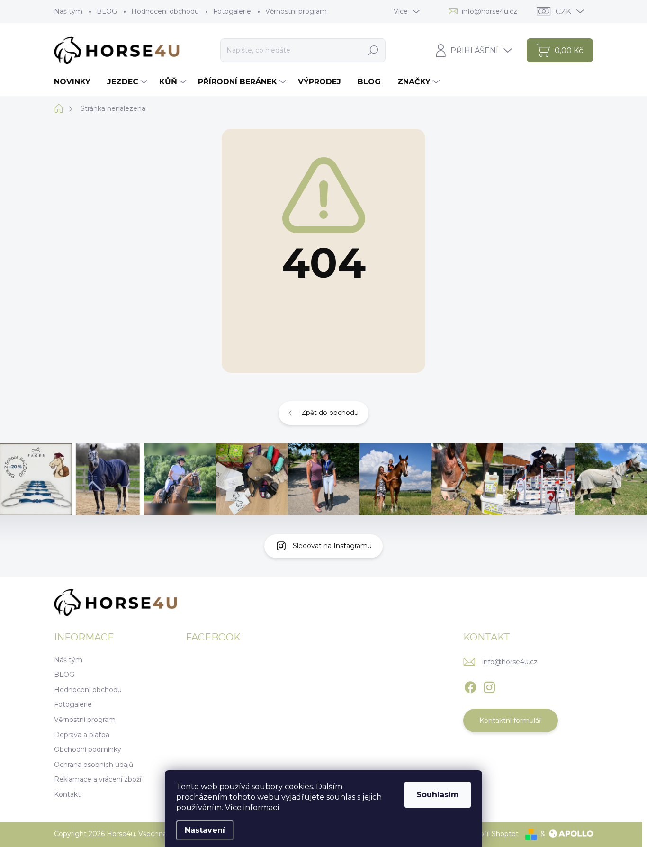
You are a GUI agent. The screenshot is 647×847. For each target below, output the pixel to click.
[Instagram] (489, 685)
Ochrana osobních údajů (93, 764)
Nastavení (205, 830)
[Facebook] (470, 685)
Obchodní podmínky (87, 749)
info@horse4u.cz (510, 662)
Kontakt (67, 794)
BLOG (107, 11)
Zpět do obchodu (330, 412)
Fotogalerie (232, 11)
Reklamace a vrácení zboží (97, 779)
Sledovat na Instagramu (332, 545)
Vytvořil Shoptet (492, 833)
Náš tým (68, 11)
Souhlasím (437, 794)
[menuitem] (76, 82)
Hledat (373, 50)
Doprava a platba (81, 734)
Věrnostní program (296, 11)
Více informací (252, 807)
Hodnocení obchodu (165, 11)
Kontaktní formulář (510, 720)
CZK (563, 11)
